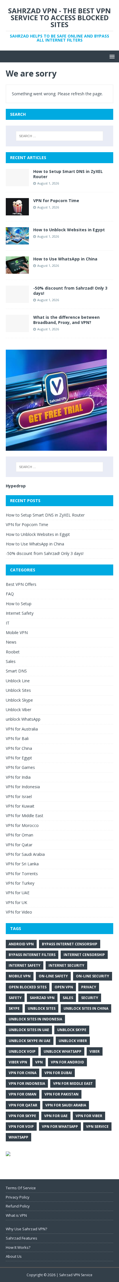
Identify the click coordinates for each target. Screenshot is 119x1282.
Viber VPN (18, 1062)
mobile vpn (20, 976)
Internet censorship (84, 954)
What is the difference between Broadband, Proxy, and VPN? (66, 319)
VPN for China (19, 748)
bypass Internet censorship (69, 944)
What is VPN (16, 1215)
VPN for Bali (17, 738)
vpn (39, 1062)
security (89, 997)
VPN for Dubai (58, 1072)
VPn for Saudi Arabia (65, 1105)
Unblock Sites (18, 690)
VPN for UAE (17, 892)
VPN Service (97, 1126)
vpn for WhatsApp (60, 1126)
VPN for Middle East (24, 815)
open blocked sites (28, 987)
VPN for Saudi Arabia (25, 854)
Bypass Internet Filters (32, 954)
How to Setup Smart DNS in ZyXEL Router (68, 174)
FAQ (10, 594)
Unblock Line (18, 680)
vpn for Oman (22, 1094)
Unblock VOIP (22, 1051)
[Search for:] (59, 136)
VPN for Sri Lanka (22, 864)
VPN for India (18, 777)
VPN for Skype (22, 1115)
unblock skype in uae (30, 1040)
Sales (11, 661)
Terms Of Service (21, 1187)
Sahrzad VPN (42, 997)
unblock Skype (71, 1029)
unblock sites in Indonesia (35, 1019)
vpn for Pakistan (61, 1094)
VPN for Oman (19, 835)
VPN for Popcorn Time (56, 200)
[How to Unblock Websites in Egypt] (17, 241)
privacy (88, 987)
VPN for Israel (19, 796)
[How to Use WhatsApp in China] (17, 270)
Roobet (13, 652)
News (11, 642)
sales (68, 997)
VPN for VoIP (21, 1126)
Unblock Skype (19, 700)
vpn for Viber (89, 1115)
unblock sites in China (86, 1008)
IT (8, 623)
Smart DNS (16, 671)
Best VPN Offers (21, 584)
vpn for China (22, 1072)
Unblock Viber (18, 709)
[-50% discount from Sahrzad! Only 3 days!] (17, 299)
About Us (14, 1256)
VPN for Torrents (22, 873)
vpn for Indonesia (27, 1083)
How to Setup (18, 603)
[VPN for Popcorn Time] (17, 212)
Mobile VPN (17, 632)
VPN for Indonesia (23, 786)
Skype (14, 1008)
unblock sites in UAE (29, 1029)
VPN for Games (20, 767)
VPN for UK (16, 902)
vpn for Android (67, 1062)
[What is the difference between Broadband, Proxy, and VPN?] (17, 328)
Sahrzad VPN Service (75, 1274)
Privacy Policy (17, 1197)
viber (95, 1051)
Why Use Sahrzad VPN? (26, 1228)
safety (15, 997)
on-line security (92, 976)
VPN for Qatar (19, 844)
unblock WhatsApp (23, 719)
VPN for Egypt (19, 758)
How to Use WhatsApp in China (65, 259)
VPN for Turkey (20, 883)
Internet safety (24, 965)
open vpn (64, 987)
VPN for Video (19, 912)
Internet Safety (20, 613)
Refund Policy (18, 1206)
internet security (66, 965)
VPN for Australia (22, 729)
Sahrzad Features (21, 1238)
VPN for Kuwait (20, 806)
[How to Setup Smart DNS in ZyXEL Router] (17, 182)
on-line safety (53, 976)
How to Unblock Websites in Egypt (69, 229)
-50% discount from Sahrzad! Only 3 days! (70, 290)
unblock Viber (73, 1040)
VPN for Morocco (22, 825)
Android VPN (21, 944)
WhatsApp (18, 1137)
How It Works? (18, 1247)
